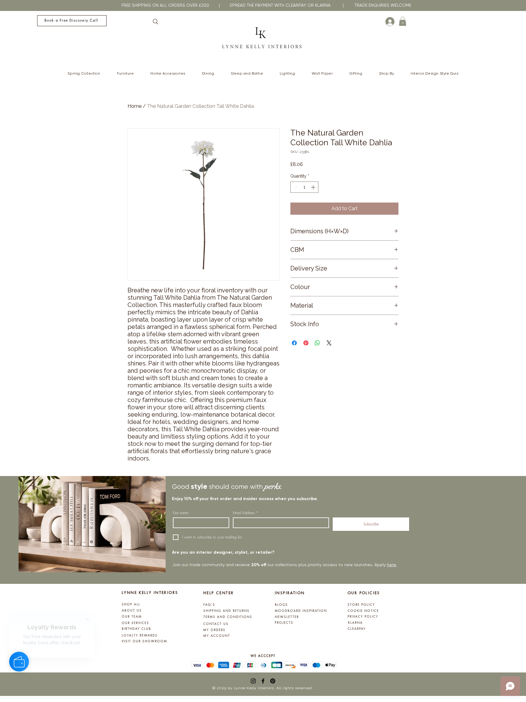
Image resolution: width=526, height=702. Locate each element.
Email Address (245, 512)
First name (180, 512)
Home (135, 106)
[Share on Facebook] (294, 343)
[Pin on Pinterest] (306, 343)
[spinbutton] (304, 187)
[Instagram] (253, 681)
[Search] (155, 21)
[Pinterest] (272, 681)
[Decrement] (295, 187)
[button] (402, 21)
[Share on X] (329, 343)
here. (392, 564)
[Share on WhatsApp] (317, 343)
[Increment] (313, 187)
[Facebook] (263, 681)
